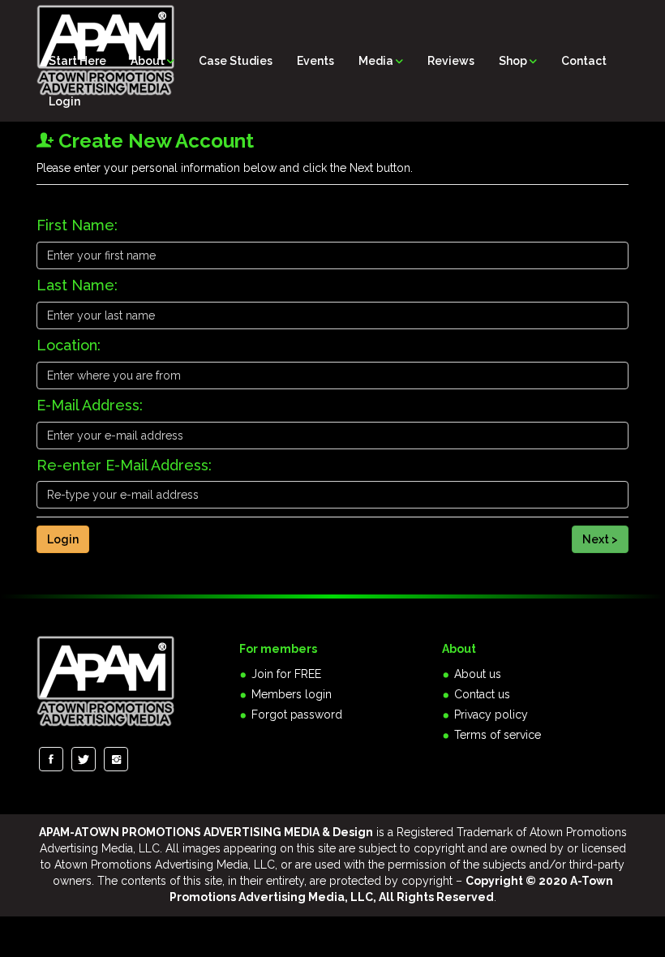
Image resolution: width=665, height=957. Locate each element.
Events (315, 60)
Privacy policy (491, 714)
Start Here (77, 60)
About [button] (149, 60)
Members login (291, 694)
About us (477, 673)
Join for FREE (286, 673)
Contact (584, 60)
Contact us (482, 694)
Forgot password (296, 714)
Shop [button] (514, 60)
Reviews (450, 60)
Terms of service (497, 734)
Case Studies (235, 60)
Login (64, 101)
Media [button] (377, 60)
